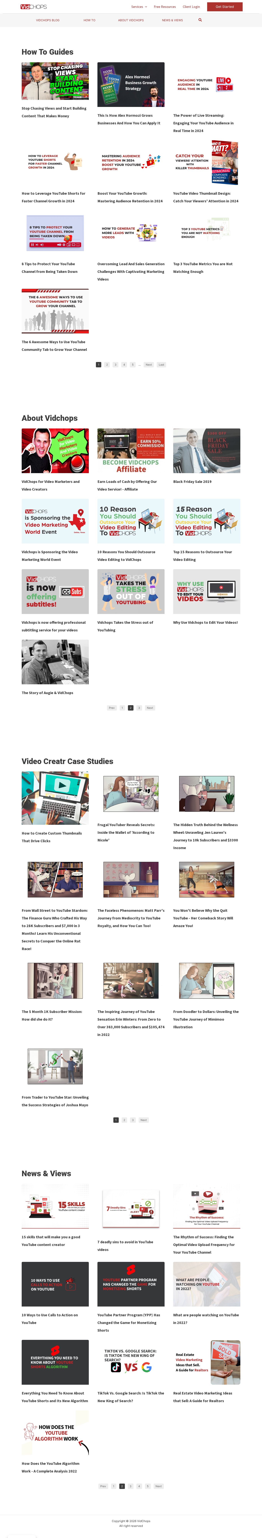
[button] (145, 6)
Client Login (191, 6)
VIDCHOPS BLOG (47, 20)
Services (137, 6)
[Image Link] (55, 81)
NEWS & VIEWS (172, 20)
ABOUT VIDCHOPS (131, 20)
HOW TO (89, 20)
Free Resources (165, 6)
